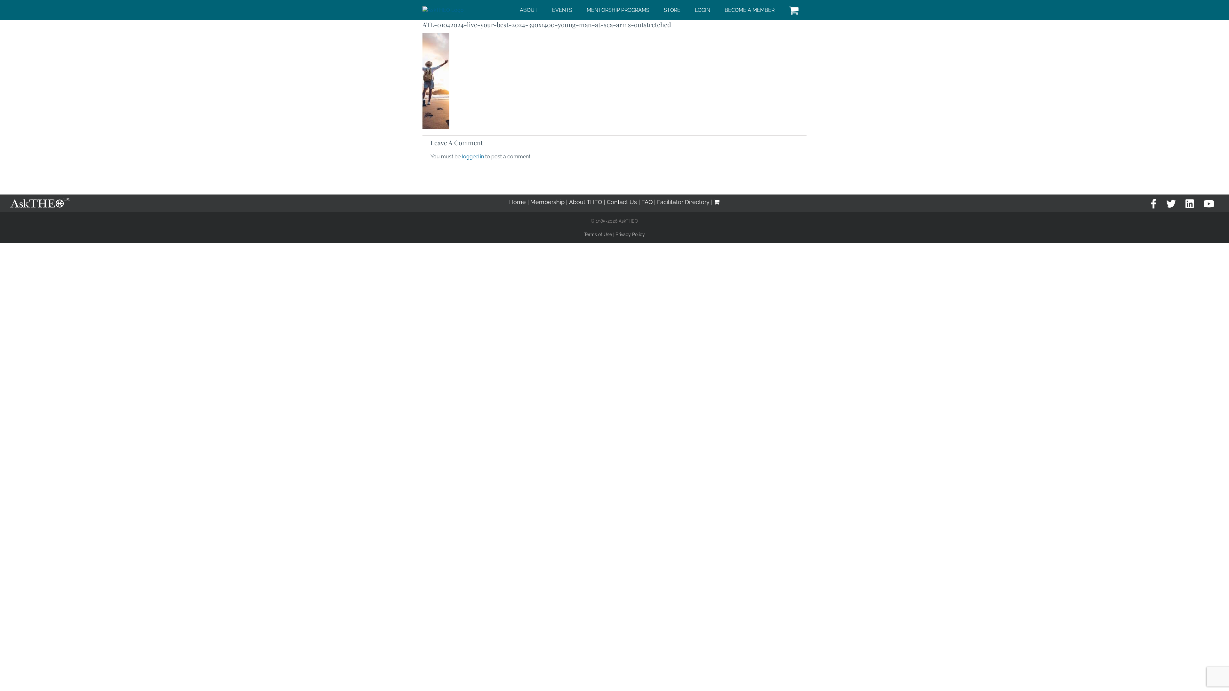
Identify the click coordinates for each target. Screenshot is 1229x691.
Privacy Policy (630, 234)
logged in (473, 157)
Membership (547, 202)
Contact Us (622, 202)
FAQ (647, 202)
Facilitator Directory (683, 202)
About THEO (585, 202)
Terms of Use (598, 234)
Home (517, 202)
